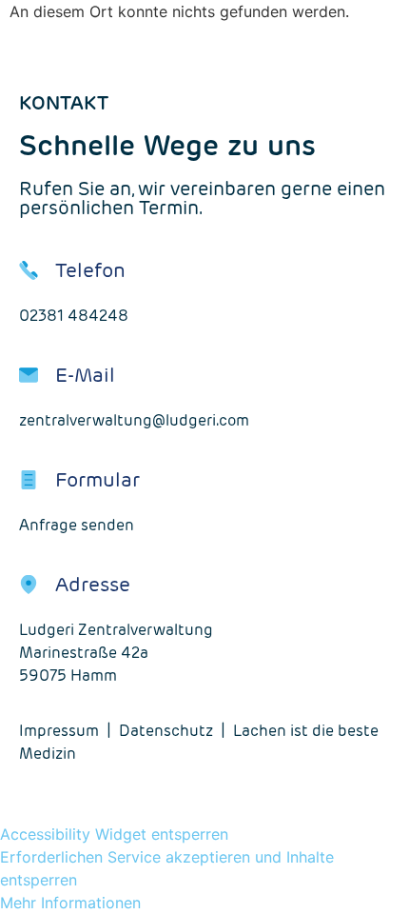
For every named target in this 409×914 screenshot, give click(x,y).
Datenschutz (166, 731)
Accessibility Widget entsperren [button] (114, 834)
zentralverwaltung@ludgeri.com (134, 420)
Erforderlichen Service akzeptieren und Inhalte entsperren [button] (167, 868)
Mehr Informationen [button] (70, 902)
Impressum (59, 731)
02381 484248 (73, 316)
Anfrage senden (76, 525)
